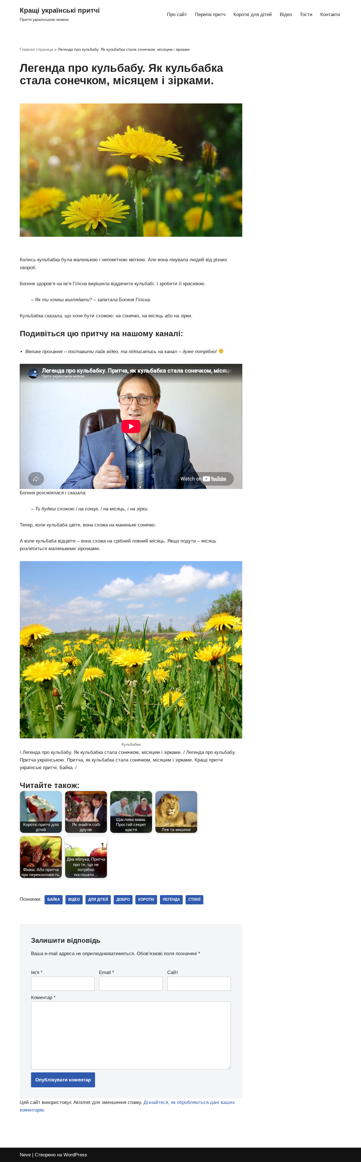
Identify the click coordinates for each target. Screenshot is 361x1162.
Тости (306, 14)
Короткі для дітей (253, 14)
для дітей (98, 899)
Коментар (43, 997)
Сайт (172, 972)
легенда (171, 899)
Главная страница (36, 49)
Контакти (330, 14)
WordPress (75, 1154)
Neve (25, 1154)
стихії (194, 899)
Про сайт (177, 14)
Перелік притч (210, 14)
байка (53, 899)
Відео (286, 14)
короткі (146, 899)
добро (123, 899)
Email (106, 972)
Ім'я (37, 972)
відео (74, 899)
